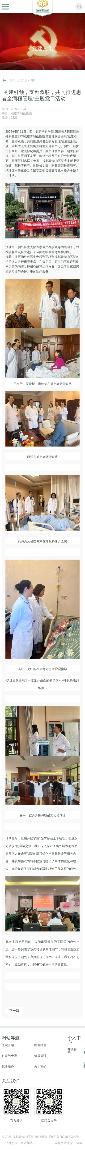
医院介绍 (8, 1045)
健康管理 (40, 1056)
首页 (12, 80)
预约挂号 (72, 1051)
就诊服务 (8, 1066)
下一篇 (14, 1011)
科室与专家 (9, 1056)
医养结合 (40, 1045)
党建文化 (22, 80)
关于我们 (40, 1066)
